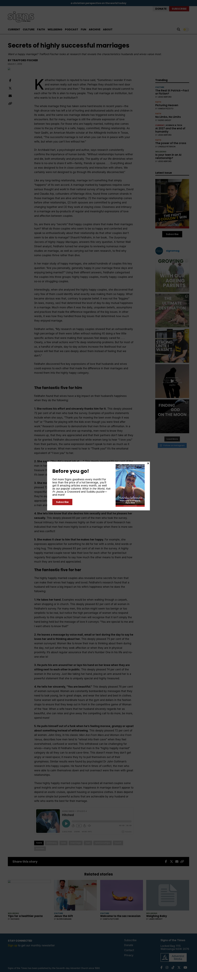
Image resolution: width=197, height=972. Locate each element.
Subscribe (62, 502)
